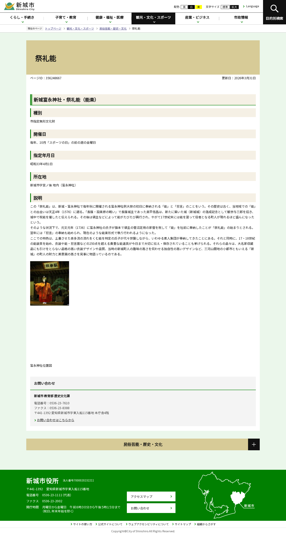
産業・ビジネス (197, 17)
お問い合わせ (140, 508)
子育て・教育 (65, 17)
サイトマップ (183, 524)
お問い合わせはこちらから (55, 420)
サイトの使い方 (82, 524)
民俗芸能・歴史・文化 (113, 28)
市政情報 (241, 17)
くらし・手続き (22, 17)
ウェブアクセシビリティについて (148, 524)
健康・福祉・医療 (110, 17)
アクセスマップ (141, 496)
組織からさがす (206, 524)
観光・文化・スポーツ (153, 17)
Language (252, 6)
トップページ (53, 28)
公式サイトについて (110, 524)
